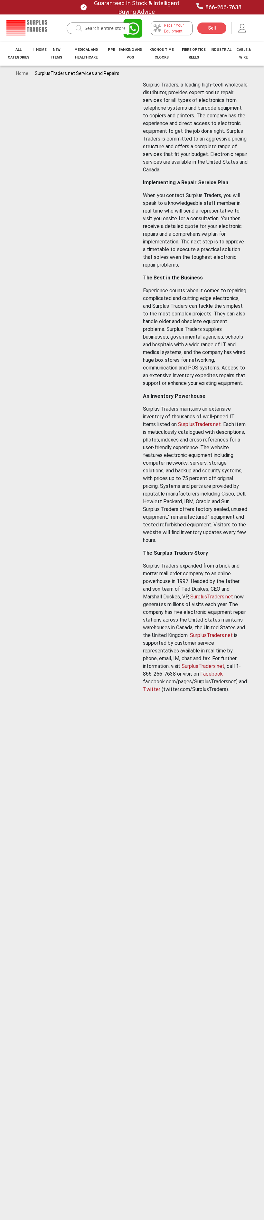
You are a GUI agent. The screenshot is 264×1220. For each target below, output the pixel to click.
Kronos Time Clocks (161, 53)
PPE (111, 50)
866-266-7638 (223, 7)
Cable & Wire (243, 53)
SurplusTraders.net (199, 424)
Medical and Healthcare (86, 53)
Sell (212, 28)
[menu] (132, 53)
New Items (56, 53)
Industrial (221, 50)
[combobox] (104, 28)
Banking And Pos (130, 53)
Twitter (151, 689)
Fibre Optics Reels (194, 53)
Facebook (211, 674)
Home (41, 50)
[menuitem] (18, 53)
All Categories (18, 53)
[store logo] (26, 28)
